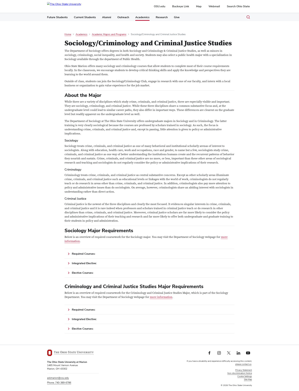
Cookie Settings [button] (244, 376)
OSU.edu (159, 6)
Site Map (248, 379)
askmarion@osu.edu (58, 377)
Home (68, 34)
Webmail (214, 6)
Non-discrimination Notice (239, 373)
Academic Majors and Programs (109, 34)
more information (161, 297)
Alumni (106, 17)
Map (199, 6)
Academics (142, 17)
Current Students (85, 17)
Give (177, 17)
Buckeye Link (180, 6)
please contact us (243, 364)
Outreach (123, 17)
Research (162, 17)
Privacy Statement (243, 370)
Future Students (57, 17)
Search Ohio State (238, 6)
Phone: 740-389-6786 (59, 382)
